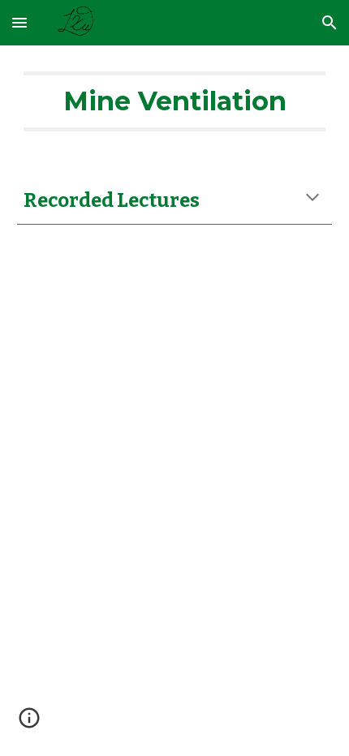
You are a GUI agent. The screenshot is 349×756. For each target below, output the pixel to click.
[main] (175, 101)
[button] (19, 22)
